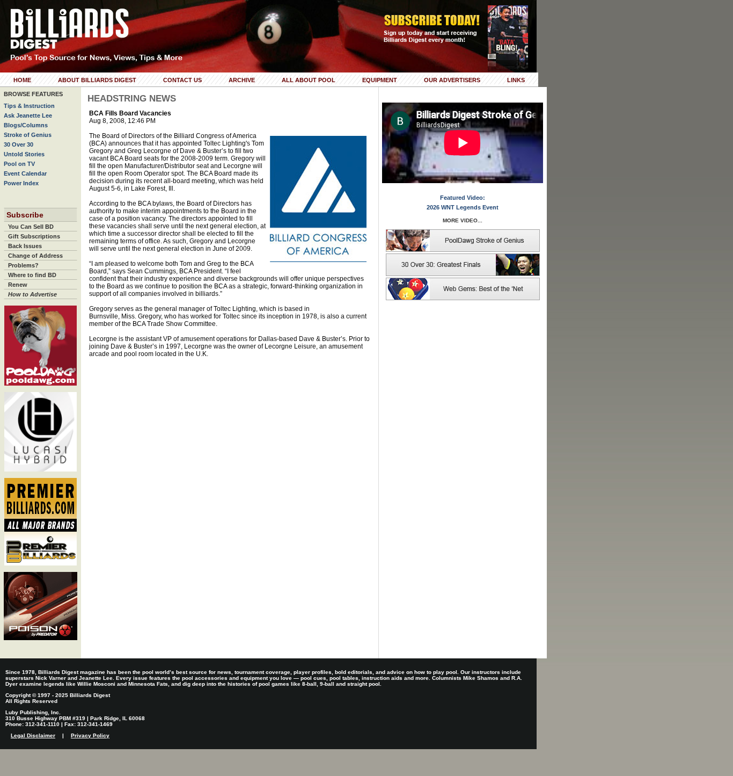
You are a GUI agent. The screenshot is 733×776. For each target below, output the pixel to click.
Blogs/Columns (26, 125)
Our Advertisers (452, 80)
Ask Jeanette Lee (28, 115)
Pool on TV (19, 164)
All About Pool (308, 80)
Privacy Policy (90, 735)
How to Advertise (32, 294)
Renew (17, 284)
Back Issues (25, 246)
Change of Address (35, 255)
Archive (242, 80)
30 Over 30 (18, 144)
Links (516, 80)
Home (22, 80)
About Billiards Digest (97, 80)
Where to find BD (32, 275)
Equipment (379, 80)
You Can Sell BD (31, 226)
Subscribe (24, 215)
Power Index (21, 183)
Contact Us (182, 80)
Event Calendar (25, 173)
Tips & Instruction (29, 106)
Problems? (23, 265)
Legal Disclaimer (33, 735)
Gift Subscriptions (34, 236)
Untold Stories (24, 154)
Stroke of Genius (28, 135)
